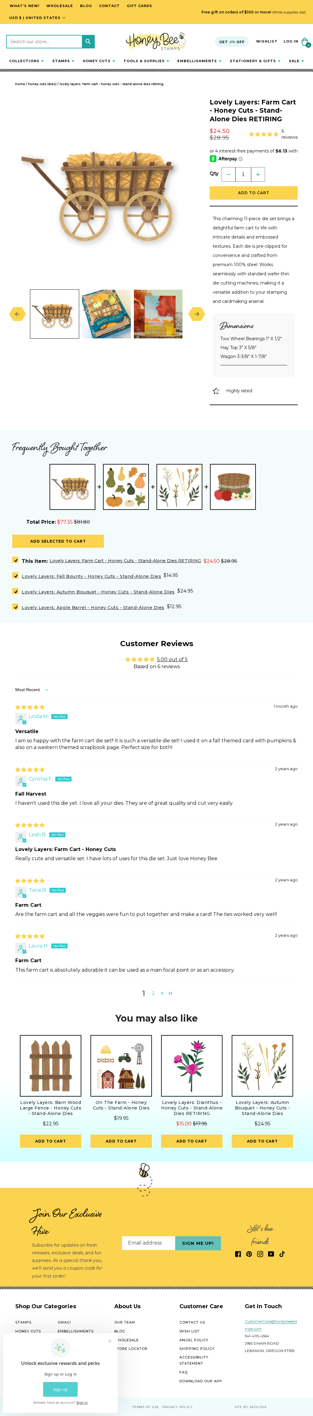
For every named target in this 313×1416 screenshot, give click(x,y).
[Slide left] (22, 314)
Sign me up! (198, 1243)
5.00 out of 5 (172, 659)
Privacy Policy (177, 1407)
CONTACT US (192, 1322)
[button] (26, 61)
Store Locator (131, 1348)
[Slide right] (192, 314)
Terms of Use (145, 1407)
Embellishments (76, 1331)
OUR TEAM (124, 1322)
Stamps (23, 1322)
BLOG (119, 1331)
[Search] (88, 42)
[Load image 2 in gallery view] (106, 314)
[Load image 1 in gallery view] (54, 314)
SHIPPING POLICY (197, 1348)
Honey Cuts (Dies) (42, 84)
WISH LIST (189, 1331)
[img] (30, 707)
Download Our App (200, 1381)
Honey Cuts (28, 1331)
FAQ (183, 1372)
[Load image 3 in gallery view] (158, 314)
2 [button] (153, 993)
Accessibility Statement (193, 1360)
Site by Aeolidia (250, 1407)
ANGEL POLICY (193, 1340)
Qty (214, 173)
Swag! (64, 1322)
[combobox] (50, 41)
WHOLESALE (126, 1340)
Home (20, 84)
